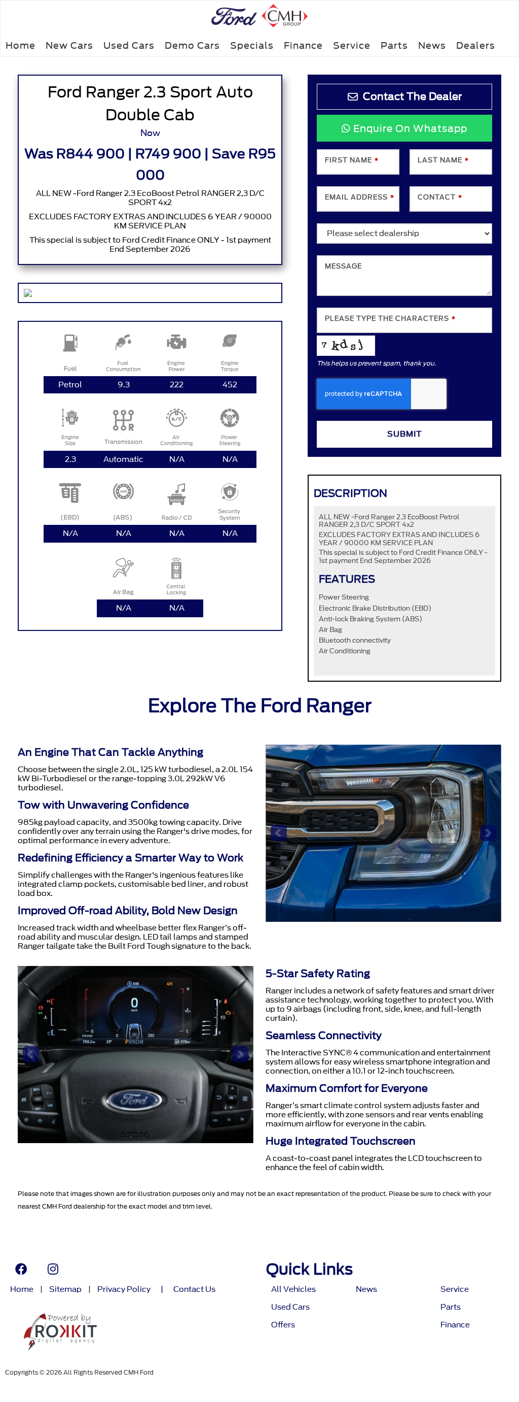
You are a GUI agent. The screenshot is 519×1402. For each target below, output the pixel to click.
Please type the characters (390, 318)
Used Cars (129, 45)
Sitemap (65, 1289)
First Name (352, 160)
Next (488, 833)
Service (351, 45)
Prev (279, 833)
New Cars (69, 45)
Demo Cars (192, 45)
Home (20, 45)
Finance (303, 45)
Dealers (475, 45)
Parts (394, 45)
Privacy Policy (124, 1289)
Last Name (443, 160)
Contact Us (194, 1289)
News (432, 45)
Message (343, 266)
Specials (252, 45)
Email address (359, 197)
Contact (440, 197)
